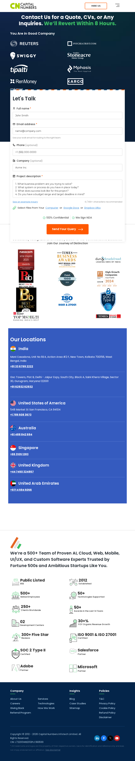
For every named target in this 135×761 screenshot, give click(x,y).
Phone (27, 145)
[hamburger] (117, 5)
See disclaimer (52, 749)
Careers (15, 703)
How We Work (46, 708)
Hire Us (96, 5)
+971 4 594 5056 (21, 490)
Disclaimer (105, 717)
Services (43, 699)
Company (29, 160)
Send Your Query (64, 229)
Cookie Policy (107, 708)
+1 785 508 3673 (20, 415)
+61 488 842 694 (21, 434)
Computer (51, 207)
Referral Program (20, 712)
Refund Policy (107, 712)
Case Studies (77, 703)
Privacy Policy (107, 703)
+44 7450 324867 (22, 472)
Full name (23, 108)
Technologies (46, 703)
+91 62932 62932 (21, 387)
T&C (101, 699)
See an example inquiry (25, 201)
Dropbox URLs (92, 207)
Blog (72, 699)
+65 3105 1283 (19, 454)
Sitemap (74, 708)
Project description (29, 176)
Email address (26, 124)
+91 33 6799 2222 (21, 366)
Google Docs (71, 207)
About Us (15, 699)
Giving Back (17, 708)
